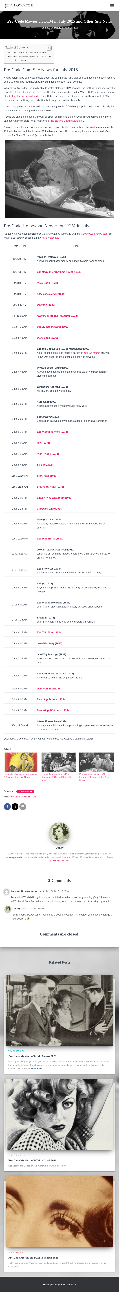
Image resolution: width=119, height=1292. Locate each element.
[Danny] (59, 832)
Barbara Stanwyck (85, 127)
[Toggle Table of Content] (47, 48)
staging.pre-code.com (16, 857)
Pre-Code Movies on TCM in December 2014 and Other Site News (57, 777)
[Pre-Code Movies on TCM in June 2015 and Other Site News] (21, 762)
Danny (16, 908)
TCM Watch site (50, 237)
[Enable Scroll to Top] (113, 1286)
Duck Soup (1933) (47, 338)
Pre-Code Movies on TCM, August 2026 (32, 1056)
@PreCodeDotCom (59, 860)
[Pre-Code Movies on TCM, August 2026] (59, 1010)
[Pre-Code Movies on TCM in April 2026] (59, 1114)
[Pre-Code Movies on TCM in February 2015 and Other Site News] (96, 762)
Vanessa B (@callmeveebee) (27, 890)
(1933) (60, 486)
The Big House (92, 353)
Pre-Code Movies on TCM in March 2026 (33, 1257)
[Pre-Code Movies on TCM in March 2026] (59, 1211)
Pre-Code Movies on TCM (23, 796)
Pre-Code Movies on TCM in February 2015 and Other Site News (94, 777)
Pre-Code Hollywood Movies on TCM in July (29, 56)
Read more (36, 1068)
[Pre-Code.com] (20, 5)
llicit (40, 442)
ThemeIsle (70, 1284)
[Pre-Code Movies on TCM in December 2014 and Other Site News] (59, 762)
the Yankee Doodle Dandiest (66, 120)
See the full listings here (94, 233)
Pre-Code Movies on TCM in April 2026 (32, 1160)
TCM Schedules (25, 791)
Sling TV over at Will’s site (25, 96)
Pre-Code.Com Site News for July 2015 (27, 52)
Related (22, 60)
